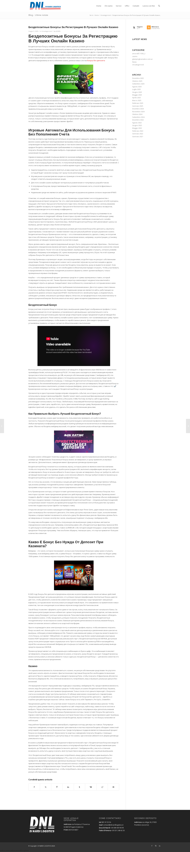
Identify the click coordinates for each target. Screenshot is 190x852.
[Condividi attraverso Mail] (113, 787)
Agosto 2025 (137, 86)
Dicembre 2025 (138, 78)
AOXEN (58, 31)
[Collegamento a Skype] (156, 846)
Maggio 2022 (137, 128)
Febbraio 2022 (137, 131)
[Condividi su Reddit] (102, 787)
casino (134, 56)
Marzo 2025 (136, 100)
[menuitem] (99, 6)
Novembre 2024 (138, 111)
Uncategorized (47, 31)
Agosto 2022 (137, 122)
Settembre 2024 (138, 117)
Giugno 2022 (137, 125)
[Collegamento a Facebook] (152, 846)
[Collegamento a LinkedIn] (160, 846)
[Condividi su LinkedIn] (68, 787)
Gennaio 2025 (137, 106)
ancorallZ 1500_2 (138, 53)
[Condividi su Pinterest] (56, 787)
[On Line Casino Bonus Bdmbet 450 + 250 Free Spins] (2, 426)
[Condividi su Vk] (90, 787)
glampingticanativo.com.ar (142, 59)
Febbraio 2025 (137, 103)
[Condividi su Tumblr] (79, 787)
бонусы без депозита (96, 60)
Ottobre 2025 (137, 81)
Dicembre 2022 (138, 120)
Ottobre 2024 (137, 114)
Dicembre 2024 (138, 109)
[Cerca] (159, 6)
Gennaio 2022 (137, 133)
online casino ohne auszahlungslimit (14, 850)
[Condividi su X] (45, 787)
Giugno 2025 (137, 92)
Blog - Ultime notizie (38, 15)
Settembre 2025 (138, 84)
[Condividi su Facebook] (34, 787)
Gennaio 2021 (137, 136)
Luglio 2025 (136, 89)
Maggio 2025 (137, 95)
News (134, 62)
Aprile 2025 (136, 97)
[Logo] (45, 6)
